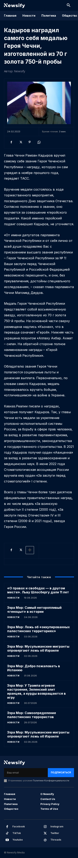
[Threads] (45, 840)
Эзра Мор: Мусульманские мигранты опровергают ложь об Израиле (38, 648)
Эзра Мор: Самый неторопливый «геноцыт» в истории (34, 610)
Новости (13, 597)
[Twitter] (20, 142)
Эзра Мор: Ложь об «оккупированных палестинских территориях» (38, 629)
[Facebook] (11, 142)
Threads (55, 839)
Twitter (54, 833)
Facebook (18, 826)
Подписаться (61, 772)
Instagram (56, 826)
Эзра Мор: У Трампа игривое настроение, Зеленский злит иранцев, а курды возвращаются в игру (36, 691)
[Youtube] (7, 840)
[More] (30, 550)
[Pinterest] (30, 142)
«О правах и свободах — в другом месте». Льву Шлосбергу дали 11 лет (38, 590)
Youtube (17, 839)
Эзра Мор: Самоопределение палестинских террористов (31, 715)
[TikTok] (7, 833)
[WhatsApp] (39, 142)
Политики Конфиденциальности (51, 780)
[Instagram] (45, 827)
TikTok (16, 833)
